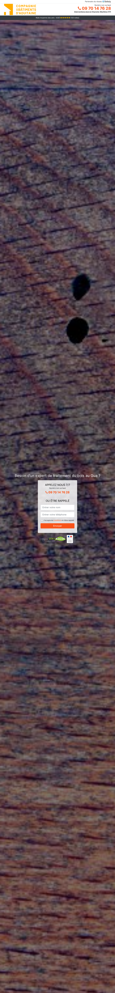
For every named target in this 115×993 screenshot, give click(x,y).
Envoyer (57, 525)
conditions (57, 520)
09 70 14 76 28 (96, 8)
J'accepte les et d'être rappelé (58, 520)
